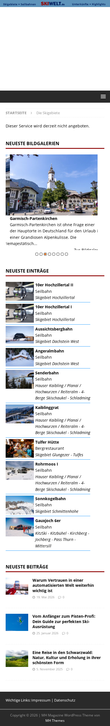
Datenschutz (64, 700)
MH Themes (55, 720)
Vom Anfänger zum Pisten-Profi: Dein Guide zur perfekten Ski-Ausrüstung (63, 621)
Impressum (40, 700)
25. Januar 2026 (47, 633)
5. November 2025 (49, 669)
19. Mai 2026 (45, 597)
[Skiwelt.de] (55, 3)
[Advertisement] (58, 48)
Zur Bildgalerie (84, 250)
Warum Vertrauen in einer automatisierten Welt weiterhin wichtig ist (63, 585)
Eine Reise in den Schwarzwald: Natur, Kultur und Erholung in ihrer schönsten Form (66, 657)
